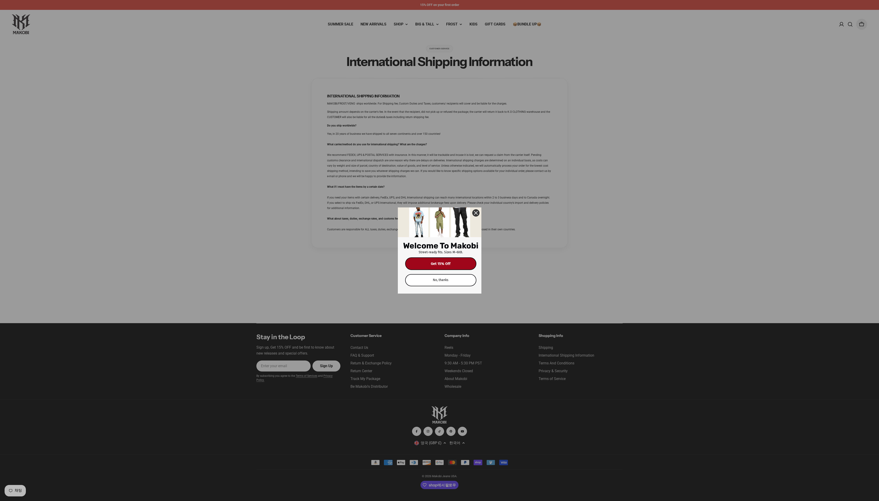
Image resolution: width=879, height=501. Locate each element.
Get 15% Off (440, 264)
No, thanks (440, 280)
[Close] (475, 212)
